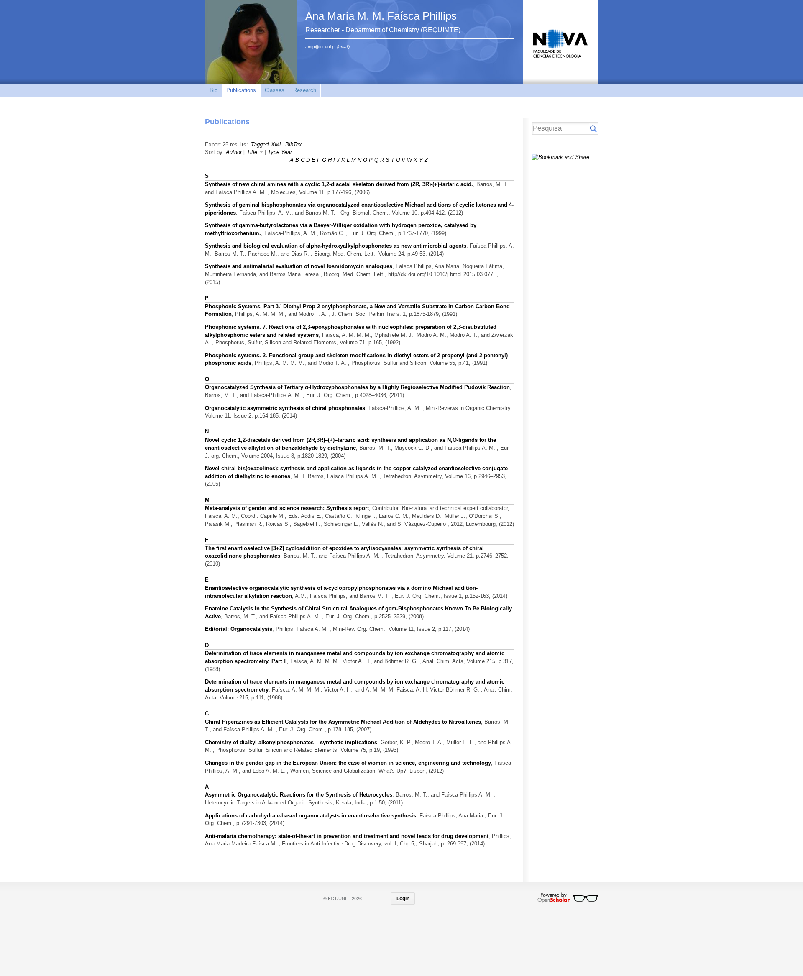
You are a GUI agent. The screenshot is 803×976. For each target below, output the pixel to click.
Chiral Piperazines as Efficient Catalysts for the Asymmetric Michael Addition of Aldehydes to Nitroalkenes (343, 722)
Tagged (260, 144)
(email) (343, 46)
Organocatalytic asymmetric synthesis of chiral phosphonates (285, 408)
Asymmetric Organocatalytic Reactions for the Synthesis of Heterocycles (298, 795)
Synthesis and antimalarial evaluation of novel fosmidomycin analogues (298, 266)
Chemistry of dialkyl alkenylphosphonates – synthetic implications (291, 742)
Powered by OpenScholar (567, 897)
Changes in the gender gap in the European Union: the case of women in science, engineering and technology (348, 763)
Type (273, 152)
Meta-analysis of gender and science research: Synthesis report (287, 508)
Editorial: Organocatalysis (238, 629)
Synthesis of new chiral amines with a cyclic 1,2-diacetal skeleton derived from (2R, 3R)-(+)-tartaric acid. (339, 184)
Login (402, 899)
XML (276, 144)
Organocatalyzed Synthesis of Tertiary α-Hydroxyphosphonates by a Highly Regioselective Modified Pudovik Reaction (357, 387)
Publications (241, 90)
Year (286, 152)
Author (234, 152)
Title (252, 152)
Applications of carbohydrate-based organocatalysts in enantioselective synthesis (310, 815)
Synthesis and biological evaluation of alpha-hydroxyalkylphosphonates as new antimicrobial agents (335, 246)
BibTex (293, 144)
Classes (274, 90)
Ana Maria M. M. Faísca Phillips (381, 16)
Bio (213, 90)
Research (304, 90)
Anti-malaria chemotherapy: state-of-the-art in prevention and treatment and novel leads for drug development (346, 836)
